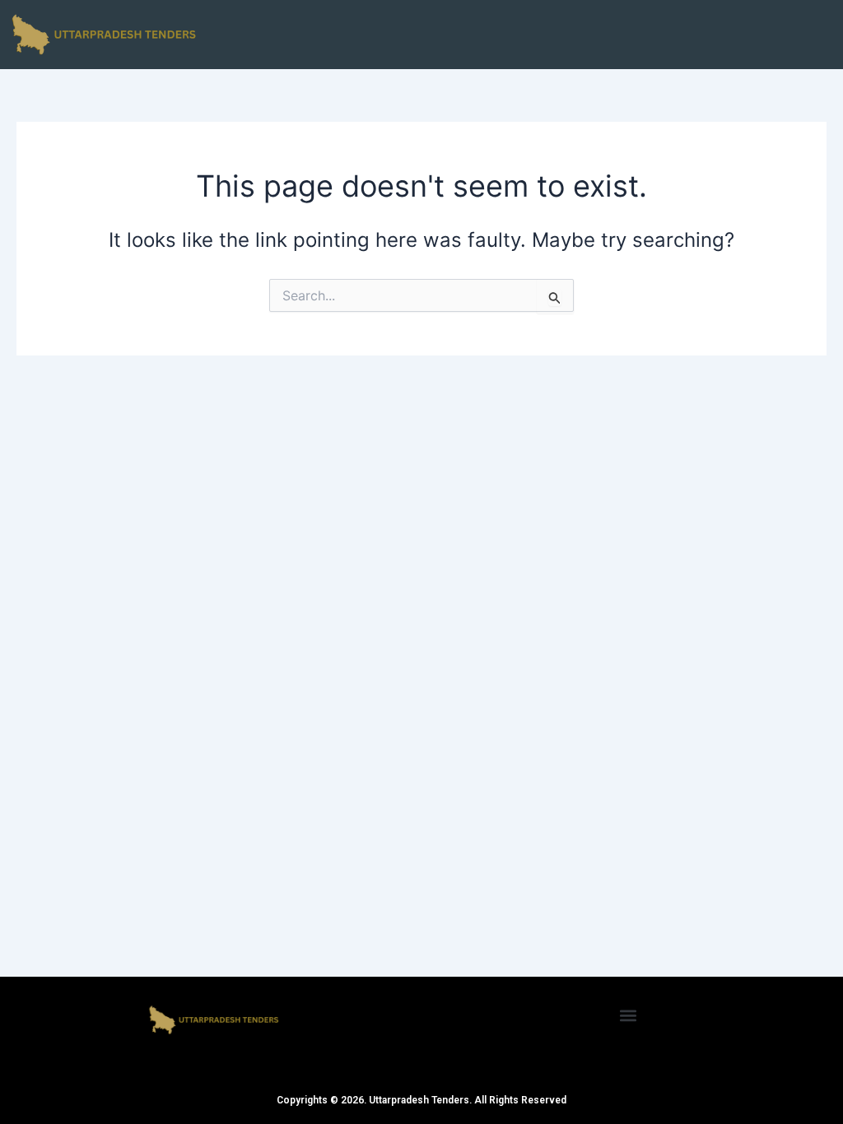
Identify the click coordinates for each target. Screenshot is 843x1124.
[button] (628, 1015)
